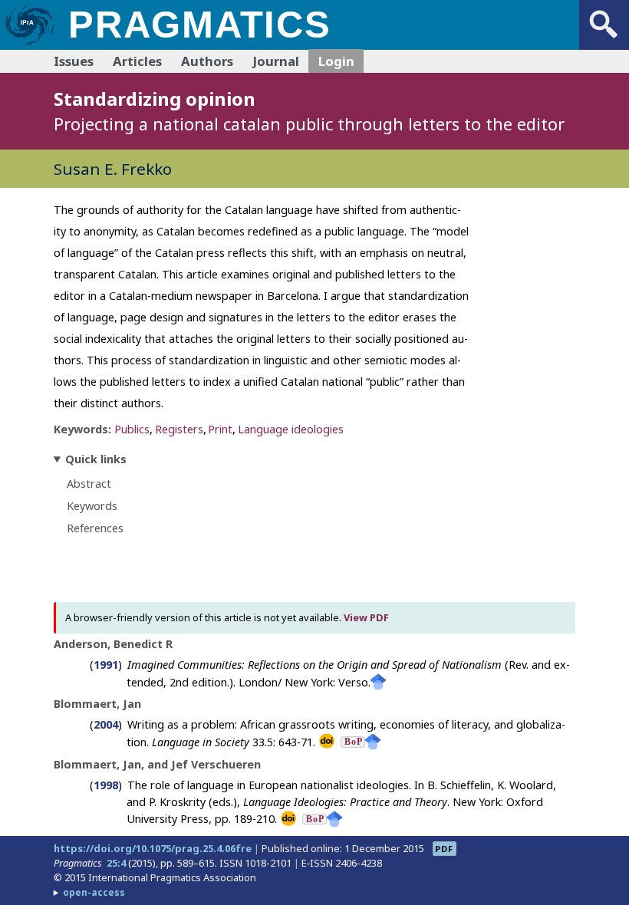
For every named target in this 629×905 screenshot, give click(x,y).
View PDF (366, 617)
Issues (74, 61)
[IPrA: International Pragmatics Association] (29, 45)
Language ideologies (291, 429)
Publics (132, 429)
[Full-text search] (603, 38)
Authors (207, 61)
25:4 (116, 863)
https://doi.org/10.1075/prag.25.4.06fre (153, 848)
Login (336, 61)
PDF (444, 848)
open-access (94, 892)
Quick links (96, 459)
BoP (353, 741)
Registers (179, 429)
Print (220, 429)
